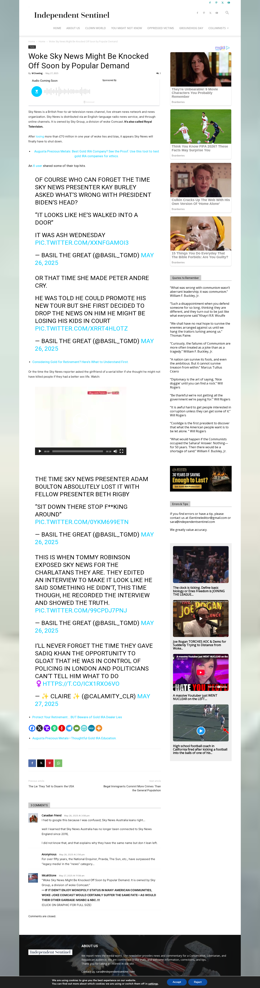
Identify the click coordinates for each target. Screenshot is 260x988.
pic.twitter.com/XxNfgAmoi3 (82, 242)
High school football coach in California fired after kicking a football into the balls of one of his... (200, 749)
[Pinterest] (216, 2)
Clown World (95, 28)
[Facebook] (210, 2)
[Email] (76, 728)
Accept (177, 982)
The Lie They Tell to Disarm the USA (51, 786)
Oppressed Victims (160, 28)
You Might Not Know (126, 28)
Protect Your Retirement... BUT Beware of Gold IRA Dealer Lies (77, 717)
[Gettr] (61, 728)
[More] (99, 728)
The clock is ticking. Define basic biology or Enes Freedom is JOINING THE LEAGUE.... (199, 591)
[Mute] (115, 451)
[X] (222, 2)
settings (153, 984)
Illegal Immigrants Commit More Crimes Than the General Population (132, 788)
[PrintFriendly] (84, 728)
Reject (198, 982)
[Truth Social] (47, 728)
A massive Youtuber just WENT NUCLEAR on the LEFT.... (195, 697)
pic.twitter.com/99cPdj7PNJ (81, 610)
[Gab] (54, 728)
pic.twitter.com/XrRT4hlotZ (81, 328)
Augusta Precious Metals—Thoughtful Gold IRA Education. (74, 738)
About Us (73, 28)
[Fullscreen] (121, 451)
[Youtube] (229, 2)
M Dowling (37, 73)
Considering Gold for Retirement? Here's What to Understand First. (80, 362)
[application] (80, 421)
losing (40, 136)
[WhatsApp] (58, 763)
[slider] (77, 451)
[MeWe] (91, 728)
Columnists (217, 28)
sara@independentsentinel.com (115, 971)
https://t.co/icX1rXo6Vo (81, 683)
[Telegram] (69, 728)
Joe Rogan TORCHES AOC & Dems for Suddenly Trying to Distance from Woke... (199, 645)
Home (57, 28)
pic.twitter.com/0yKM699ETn (82, 522)
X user (37, 166)
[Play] (40, 451)
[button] (227, 13)
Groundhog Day (191, 28)
